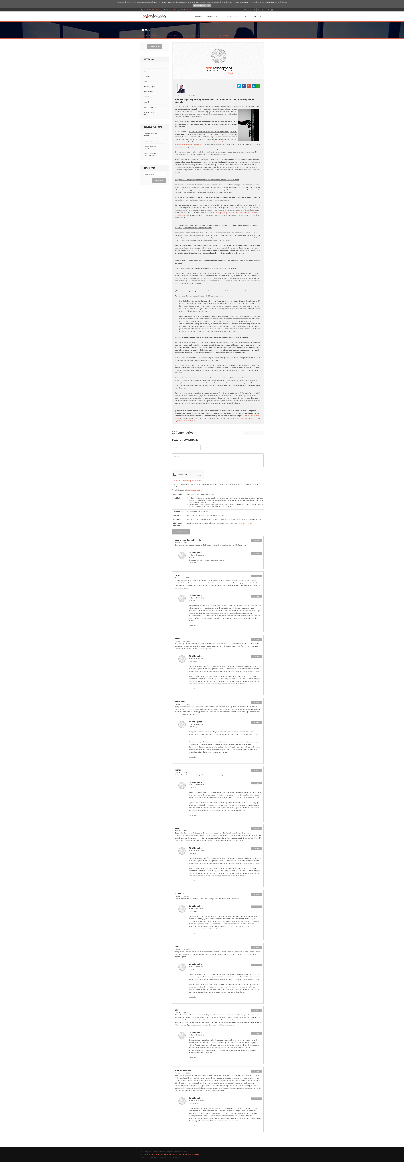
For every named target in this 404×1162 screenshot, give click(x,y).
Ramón (178, 770)
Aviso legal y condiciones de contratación (154, 1154)
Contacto (256, 17)
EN (250, 9)
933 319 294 (155, 10)
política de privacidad (195, 490)
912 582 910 (172, 10)
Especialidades (213, 17)
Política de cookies (192, 1154)
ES (245, 9)
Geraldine (179, 894)
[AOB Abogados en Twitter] (259, 9)
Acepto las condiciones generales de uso (188, 481)
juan (177, 828)
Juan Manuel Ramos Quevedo (188, 540)
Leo (176, 1010)
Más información (199, 5)
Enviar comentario (181, 532)
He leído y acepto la (188, 490)
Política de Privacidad (245, 523)
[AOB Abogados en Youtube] (267, 9)
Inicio (142, 35)
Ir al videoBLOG (155, 46)
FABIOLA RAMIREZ (183, 1070)
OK (209, 5)
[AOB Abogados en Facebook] (254, 9)
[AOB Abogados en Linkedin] (272, 9)
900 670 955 (189, 10)
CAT (240, 9)
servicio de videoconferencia (242, 418)
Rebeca (178, 638)
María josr (180, 702)
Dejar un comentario (253, 433)
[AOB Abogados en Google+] (263, 9)
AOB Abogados (195, 552)
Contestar (256, 540)
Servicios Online (232, 17)
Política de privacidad (177, 1154)
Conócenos (197, 17)
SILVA (177, 575)
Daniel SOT (182, 96)
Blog (245, 17)
